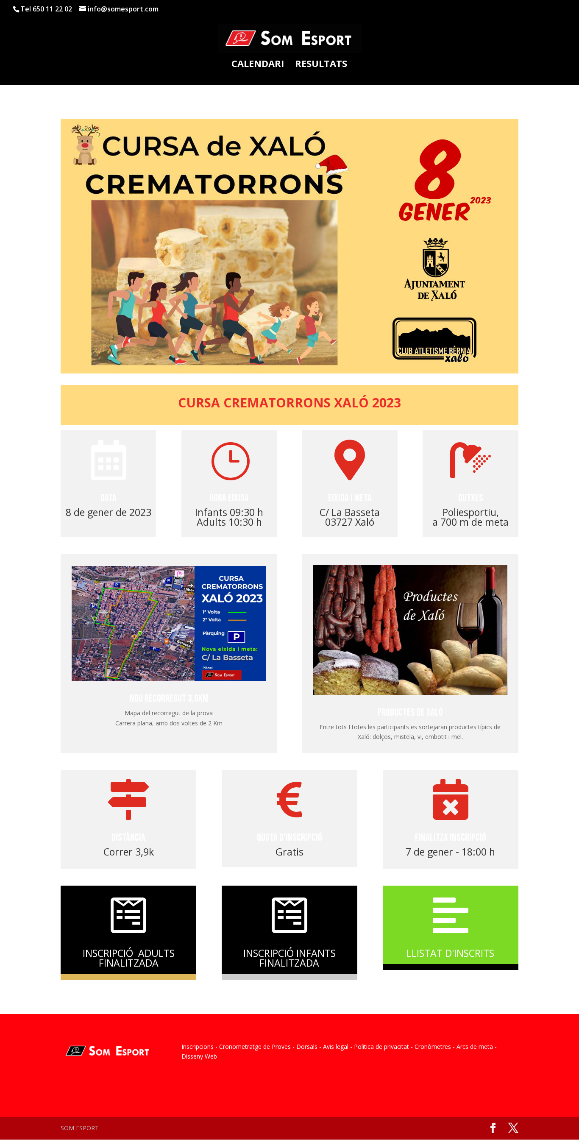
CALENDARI (257, 65)
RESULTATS (321, 65)
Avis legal (335, 1046)
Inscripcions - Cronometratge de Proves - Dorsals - (251, 1046)
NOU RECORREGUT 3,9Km (169, 698)
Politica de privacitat (381, 1046)
